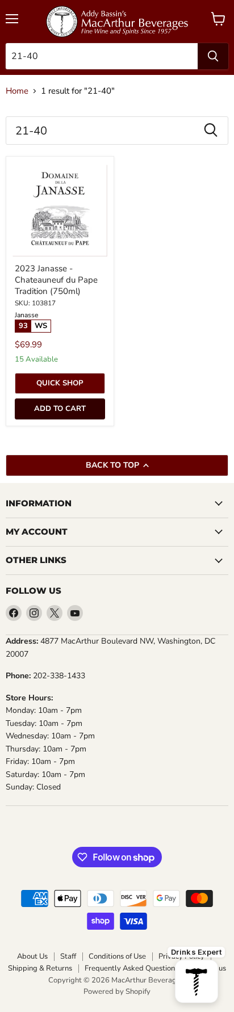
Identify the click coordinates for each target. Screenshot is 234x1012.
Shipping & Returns (40, 968)
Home (17, 91)
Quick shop (59, 383)
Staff (68, 956)
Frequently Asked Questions (131, 968)
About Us (32, 956)
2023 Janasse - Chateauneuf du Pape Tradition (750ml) (56, 279)
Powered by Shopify (117, 991)
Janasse (26, 315)
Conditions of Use (117, 956)
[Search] (213, 56)
